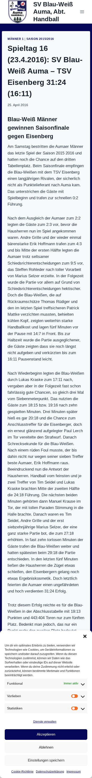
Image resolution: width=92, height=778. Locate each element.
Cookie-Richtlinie (22, 771)
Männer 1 (16, 39)
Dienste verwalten (44, 721)
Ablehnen (46, 747)
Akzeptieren (46, 734)
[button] (85, 636)
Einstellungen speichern (46, 760)
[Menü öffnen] (82, 11)
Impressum (74, 771)
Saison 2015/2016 (40, 39)
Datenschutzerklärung (50, 771)
